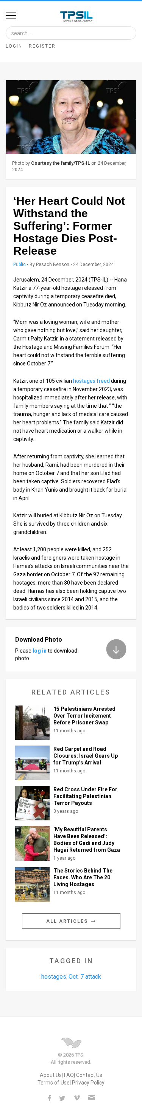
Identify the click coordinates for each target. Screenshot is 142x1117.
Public (19, 264)
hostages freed (91, 381)
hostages (53, 976)
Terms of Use (53, 1083)
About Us (51, 1075)
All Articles (68, 921)
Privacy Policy (88, 1083)
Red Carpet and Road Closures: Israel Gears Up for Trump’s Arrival (85, 756)
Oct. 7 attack (85, 976)
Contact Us (89, 1075)
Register (42, 46)
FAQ (69, 1075)
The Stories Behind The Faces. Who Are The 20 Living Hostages (82, 877)
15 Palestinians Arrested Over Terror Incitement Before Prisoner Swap (84, 716)
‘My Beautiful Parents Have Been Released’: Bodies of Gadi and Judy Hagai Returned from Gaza (86, 839)
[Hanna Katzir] (71, 117)
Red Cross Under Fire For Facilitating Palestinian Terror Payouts (85, 796)
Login (14, 46)
